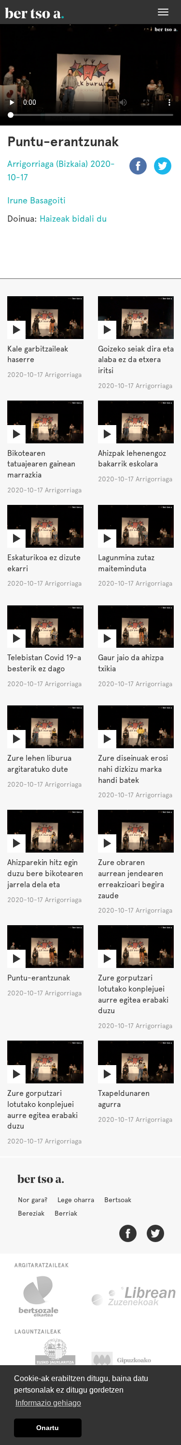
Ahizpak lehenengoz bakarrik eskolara (132, 459)
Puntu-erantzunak (38, 977)
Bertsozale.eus (44, 1296)
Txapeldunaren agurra (124, 1099)
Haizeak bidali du (73, 219)
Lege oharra (75, 1200)
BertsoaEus (48, 12)
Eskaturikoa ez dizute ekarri (44, 563)
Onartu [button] (47, 1428)
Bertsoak (117, 1200)
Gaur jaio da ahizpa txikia (131, 663)
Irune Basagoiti (36, 200)
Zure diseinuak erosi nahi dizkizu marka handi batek (133, 769)
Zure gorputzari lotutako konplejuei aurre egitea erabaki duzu (133, 994)
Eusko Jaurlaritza (54, 1363)
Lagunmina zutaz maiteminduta (126, 563)
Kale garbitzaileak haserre (37, 354)
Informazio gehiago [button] (48, 1403)
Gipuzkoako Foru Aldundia (130, 1363)
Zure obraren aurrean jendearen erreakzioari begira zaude (131, 879)
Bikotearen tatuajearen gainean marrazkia (41, 464)
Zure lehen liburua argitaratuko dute (39, 764)
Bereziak (31, 1213)
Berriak (66, 1213)
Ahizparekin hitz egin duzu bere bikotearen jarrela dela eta (45, 873)
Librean (134, 1296)
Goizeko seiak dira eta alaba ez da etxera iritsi (136, 360)
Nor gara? (32, 1200)
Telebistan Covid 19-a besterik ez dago (44, 663)
